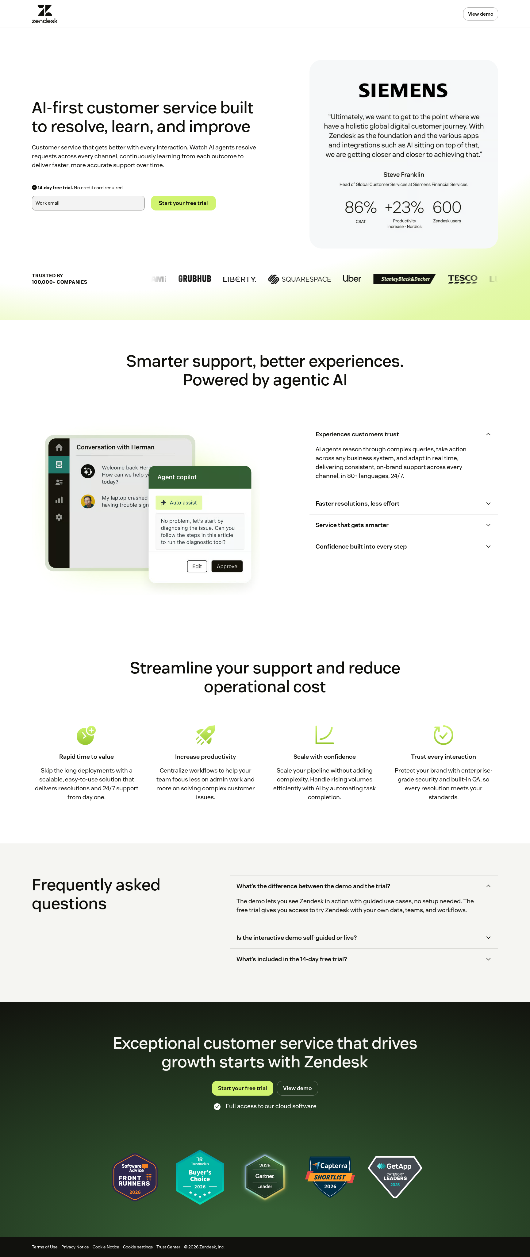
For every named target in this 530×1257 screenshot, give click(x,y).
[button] (398, 434)
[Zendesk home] (47, 14)
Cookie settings (138, 1247)
